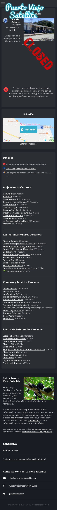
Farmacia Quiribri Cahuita (15, 305)
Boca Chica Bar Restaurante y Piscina (20, 268)
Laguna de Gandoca (12, 360)
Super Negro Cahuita (13, 310)
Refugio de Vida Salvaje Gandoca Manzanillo (24, 349)
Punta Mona (8, 357)
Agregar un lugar (11, 450)
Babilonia (7, 196)
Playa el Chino (9, 344)
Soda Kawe (8, 251)
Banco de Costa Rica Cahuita (16, 302)
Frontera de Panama (12, 363)
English (12, 30)
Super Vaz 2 (8, 318)
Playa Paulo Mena (11, 355)
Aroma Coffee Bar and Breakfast (18, 249)
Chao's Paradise (10, 262)
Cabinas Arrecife (11, 199)
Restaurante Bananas (13, 265)
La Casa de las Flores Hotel (15, 221)
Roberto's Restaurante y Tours (17, 246)
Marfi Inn (7, 223)
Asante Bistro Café (11, 257)
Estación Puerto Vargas (14, 341)
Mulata (6, 291)
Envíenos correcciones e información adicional (24, 459)
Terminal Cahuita (11, 313)
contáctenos (34, 420)
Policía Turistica (10, 288)
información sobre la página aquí (37, 431)
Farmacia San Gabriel (13, 299)
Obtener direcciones (28, 144)
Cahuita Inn (8, 193)
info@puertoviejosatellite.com (22, 478)
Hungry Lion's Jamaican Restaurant (19, 243)
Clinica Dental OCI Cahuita (15, 296)
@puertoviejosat (16, 493)
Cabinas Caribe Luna (13, 215)
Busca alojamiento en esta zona (21, 168)
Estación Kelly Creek (12, 335)
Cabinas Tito (9, 218)
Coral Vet (7, 315)
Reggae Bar (8, 260)
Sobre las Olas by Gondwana (16, 254)
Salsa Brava (8, 346)
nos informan (17, 417)
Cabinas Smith (9, 204)
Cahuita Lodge (10, 207)
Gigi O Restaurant (14, 271)
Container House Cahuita (15, 202)
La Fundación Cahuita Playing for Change (22, 307)
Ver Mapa (30, 129)
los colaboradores (40, 429)
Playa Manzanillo (11, 352)
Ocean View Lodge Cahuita (15, 212)
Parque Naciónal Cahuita (14, 338)
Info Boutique (9, 294)
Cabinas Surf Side (11, 210)
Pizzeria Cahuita (10, 241)
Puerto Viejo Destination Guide (23, 485)
